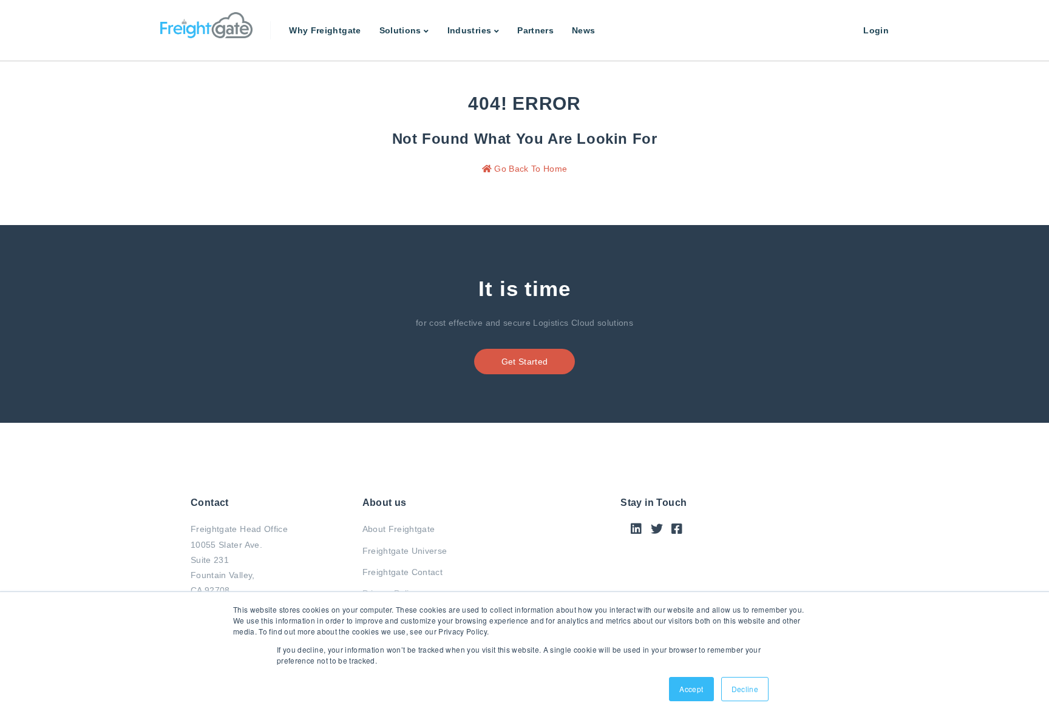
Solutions (400, 30)
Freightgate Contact (402, 572)
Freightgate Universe (404, 551)
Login (876, 30)
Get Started (524, 361)
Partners (535, 30)
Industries (469, 30)
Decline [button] (745, 689)
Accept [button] (691, 689)
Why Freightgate (325, 30)
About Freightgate (398, 529)
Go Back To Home (530, 168)
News (583, 30)
